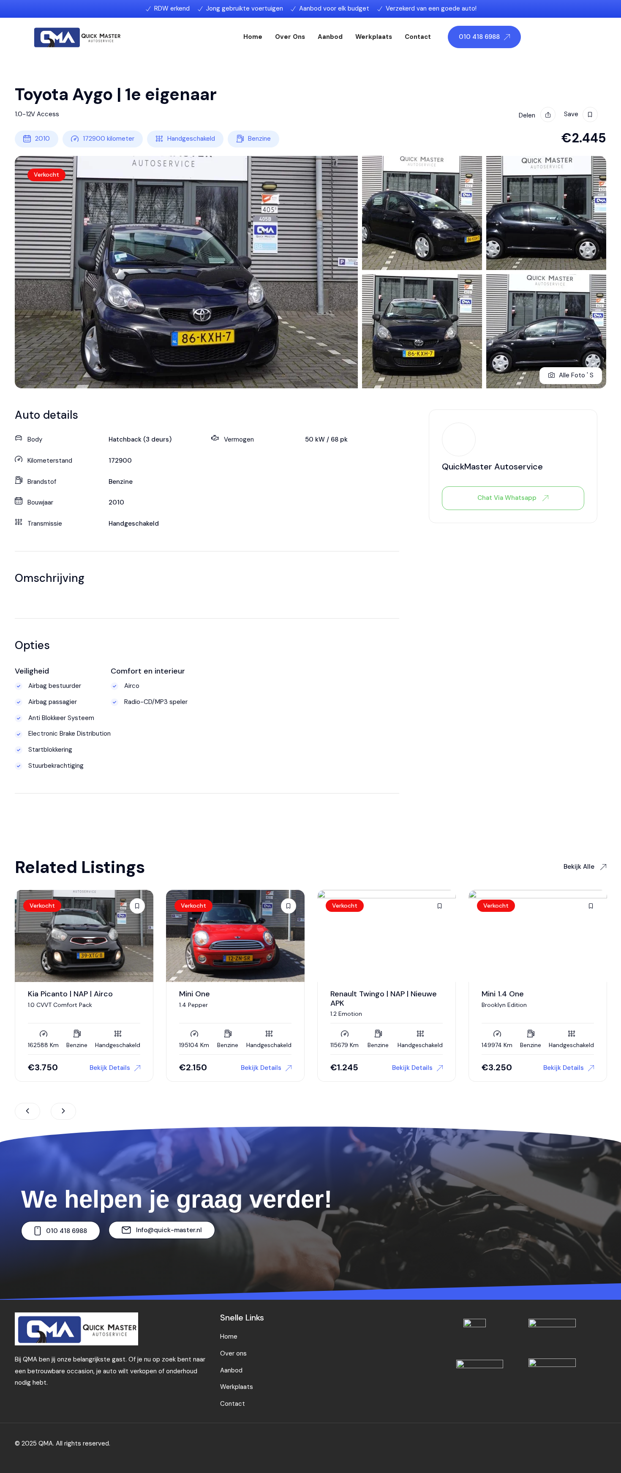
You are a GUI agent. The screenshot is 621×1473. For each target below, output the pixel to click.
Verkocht (46, 174)
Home (252, 37)
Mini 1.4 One (351, 994)
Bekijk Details (110, 1068)
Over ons (290, 37)
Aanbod (330, 37)
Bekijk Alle (580, 866)
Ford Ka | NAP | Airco (518, 994)
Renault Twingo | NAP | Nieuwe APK (232, 998)
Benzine (259, 138)
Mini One (43, 994)
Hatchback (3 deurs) (140, 439)
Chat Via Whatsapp (507, 498)
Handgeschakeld (191, 138)
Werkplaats (373, 37)
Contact (418, 37)
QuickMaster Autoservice (492, 466)
